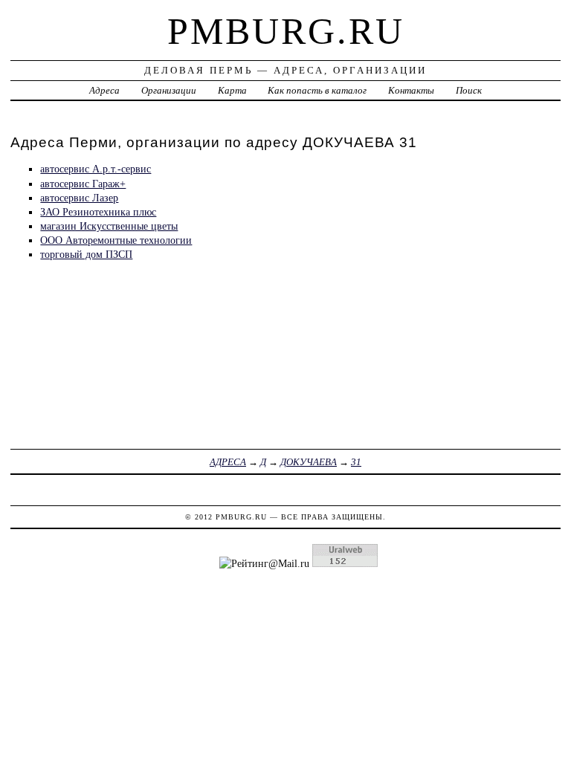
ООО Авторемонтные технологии (116, 240)
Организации (168, 90)
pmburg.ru (285, 31)
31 (356, 461)
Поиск (469, 90)
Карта (232, 90)
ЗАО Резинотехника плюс (98, 212)
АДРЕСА (228, 461)
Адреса (104, 90)
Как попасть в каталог (317, 90)
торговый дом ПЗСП (86, 254)
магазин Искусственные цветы (109, 226)
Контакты (411, 90)
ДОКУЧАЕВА (308, 461)
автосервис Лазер (79, 198)
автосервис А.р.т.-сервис (95, 169)
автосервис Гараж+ (83, 184)
